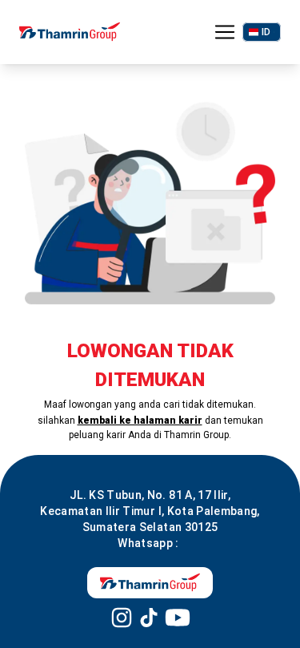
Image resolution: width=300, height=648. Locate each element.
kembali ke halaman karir (140, 420)
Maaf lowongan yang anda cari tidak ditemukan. (150, 404)
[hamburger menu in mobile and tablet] (225, 32)
